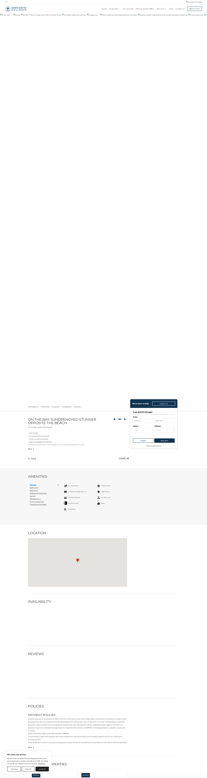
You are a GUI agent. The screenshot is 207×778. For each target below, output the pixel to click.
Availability (66, 407)
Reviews (77, 407)
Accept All (42, 769)
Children (157, 426)
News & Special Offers (145, 9)
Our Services (128, 9)
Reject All (28, 769)
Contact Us (180, 9)
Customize (14, 769)
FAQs (171, 9)
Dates (135, 417)
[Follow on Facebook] (6, 2)
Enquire (143, 440)
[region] (28, 762)
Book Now (195, 9)
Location (56, 407)
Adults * (136, 426)
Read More (41, 764)
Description (33, 407)
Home (104, 9)
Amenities (45, 407)
